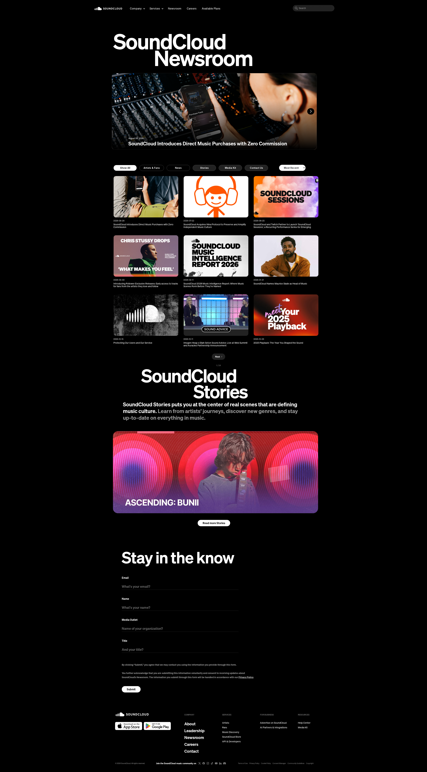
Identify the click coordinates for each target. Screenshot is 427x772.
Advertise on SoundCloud (273, 723)
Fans (224, 727)
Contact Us (256, 167)
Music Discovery (230, 732)
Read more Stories (214, 523)
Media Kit (230, 167)
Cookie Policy (266, 763)
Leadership (194, 730)
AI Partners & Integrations (273, 727)
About (189, 724)
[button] (137, 8)
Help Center (304, 723)
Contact (191, 751)
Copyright (310, 763)
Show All (125, 167)
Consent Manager (279, 763)
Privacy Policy (246, 677)
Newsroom (174, 8)
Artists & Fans (152, 167)
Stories (204, 167)
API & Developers (231, 741)
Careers (192, 8)
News (178, 167)
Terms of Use (243, 763)
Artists (225, 723)
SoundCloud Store (231, 737)
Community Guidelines (296, 763)
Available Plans (211, 8)
